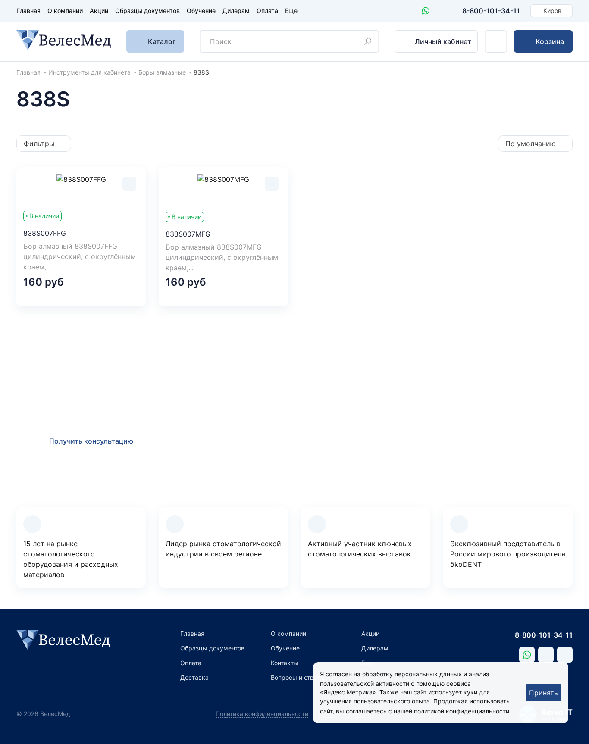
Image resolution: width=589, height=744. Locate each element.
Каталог (161, 41)
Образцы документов (147, 10)
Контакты (284, 662)
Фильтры (39, 143)
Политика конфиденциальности (262, 713)
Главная (28, 10)
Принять (543, 692)
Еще (291, 10)
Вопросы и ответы (298, 677)
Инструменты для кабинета (89, 72)
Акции (99, 10)
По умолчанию (530, 143)
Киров (552, 10)
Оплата (267, 10)
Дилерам (236, 10)
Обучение (201, 10)
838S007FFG (44, 233)
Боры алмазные (162, 72)
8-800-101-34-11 (491, 10)
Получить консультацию (91, 441)
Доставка (194, 677)
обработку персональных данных (412, 674)
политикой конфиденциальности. (462, 711)
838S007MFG (188, 234)
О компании (65, 10)
